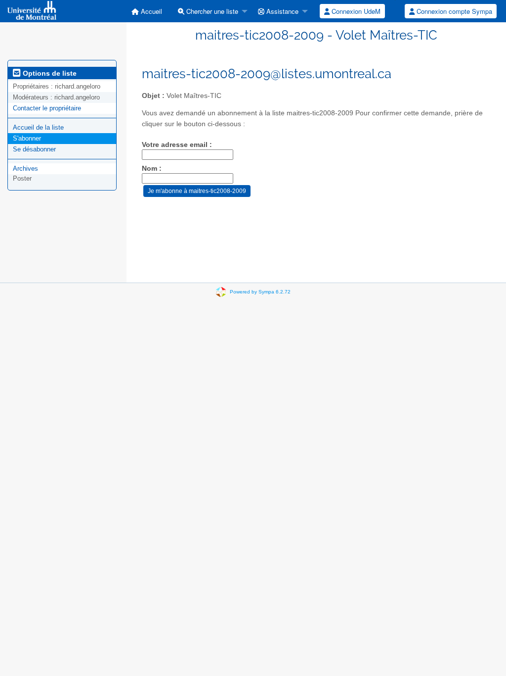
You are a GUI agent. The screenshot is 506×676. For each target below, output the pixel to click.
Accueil (150, 11)
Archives (25, 168)
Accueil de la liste (38, 127)
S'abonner (27, 138)
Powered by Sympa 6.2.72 (260, 291)
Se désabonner (34, 149)
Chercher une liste (211, 11)
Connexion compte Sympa (453, 11)
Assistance (281, 11)
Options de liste (49, 73)
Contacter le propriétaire (47, 108)
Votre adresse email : (177, 144)
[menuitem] (147, 11)
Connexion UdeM (355, 11)
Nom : (152, 168)
